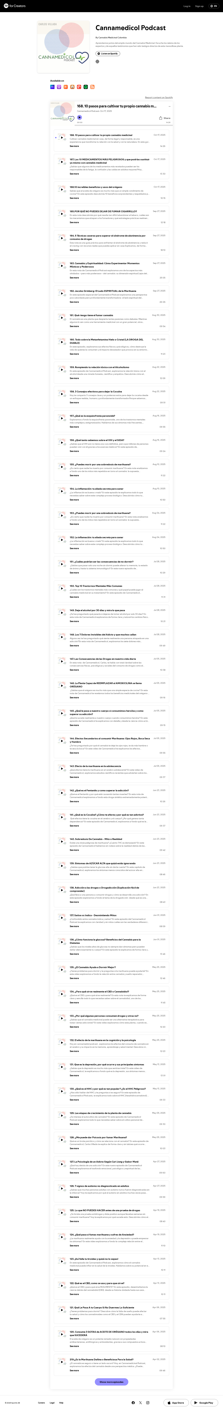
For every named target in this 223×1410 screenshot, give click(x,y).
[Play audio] (170, 106)
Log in (187, 6)
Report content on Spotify (159, 97)
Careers (41, 1402)
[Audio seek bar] (124, 125)
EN (215, 6)
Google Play (206, 1402)
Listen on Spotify (109, 53)
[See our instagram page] (148, 1403)
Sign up (199, 6)
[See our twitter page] (140, 1403)
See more (74, 146)
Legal (52, 1402)
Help (61, 1402)
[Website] (97, 61)
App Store (178, 1402)
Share (167, 118)
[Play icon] (79, 117)
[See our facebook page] (133, 1403)
